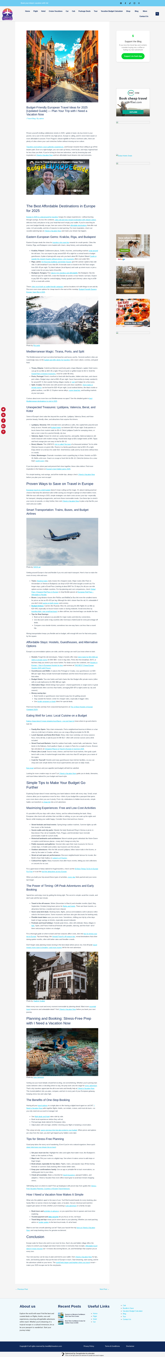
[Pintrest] (121, 3)
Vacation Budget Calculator (108, 11)
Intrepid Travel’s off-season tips (63, 936)
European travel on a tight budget (38, 490)
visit (73, 382)
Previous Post (21, 1289)
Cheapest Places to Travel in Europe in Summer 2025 (64, 749)
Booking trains (42, 581)
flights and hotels (69, 906)
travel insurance (69, 1175)
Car (63, 11)
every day (71, 877)
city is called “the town (63, 444)
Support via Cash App (133, 56)
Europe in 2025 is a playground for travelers (42, 217)
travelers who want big (61, 242)
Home (23, 11)
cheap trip (46, 802)
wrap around (93, 251)
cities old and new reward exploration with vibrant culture (75, 220)
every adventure (91, 1086)
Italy (32, 926)
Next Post (104, 1289)
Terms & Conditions (112, 1346)
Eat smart (30, 768)
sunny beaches (74, 390)
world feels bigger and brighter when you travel (73, 1262)
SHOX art (37, 567)
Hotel (39, 11)
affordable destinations (78, 225)
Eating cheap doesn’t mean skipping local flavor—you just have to (50, 721)
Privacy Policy (89, 1346)
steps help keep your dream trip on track (41, 1147)
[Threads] (139, 3)
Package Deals (81, 11)
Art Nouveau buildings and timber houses (56, 262)
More (144, 11)
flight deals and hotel (42, 1116)
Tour (92, 11)
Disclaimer (130, 1346)
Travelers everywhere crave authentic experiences (44, 147)
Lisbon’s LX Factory (59, 858)
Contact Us (144, 16)
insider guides (44, 1222)
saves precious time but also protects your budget (59, 1130)
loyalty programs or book (46, 701)
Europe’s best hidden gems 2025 (58, 469)
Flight (32, 11)
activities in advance (51, 1211)
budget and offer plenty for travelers (57, 360)
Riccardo (36, 345)
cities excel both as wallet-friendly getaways (47, 287)
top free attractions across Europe (54, 871)
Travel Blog (31, 118)
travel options (42, 1105)
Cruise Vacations (52, 11)
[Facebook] (125, 3)
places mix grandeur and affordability (64, 273)
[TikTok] (130, 3)
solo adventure (71, 1206)
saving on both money (51, 603)
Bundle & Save (128, 1308)
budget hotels (56, 427)
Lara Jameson (38, 1077)
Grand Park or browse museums (43, 374)
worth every (40, 461)
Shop (124, 11)
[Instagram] (134, 3)
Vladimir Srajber (39, 1001)
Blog (134, 11)
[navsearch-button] (157, 14)
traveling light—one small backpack (44, 611)
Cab (69, 11)
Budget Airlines (37, 606)
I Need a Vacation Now (44, 155)
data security (53, 1217)
